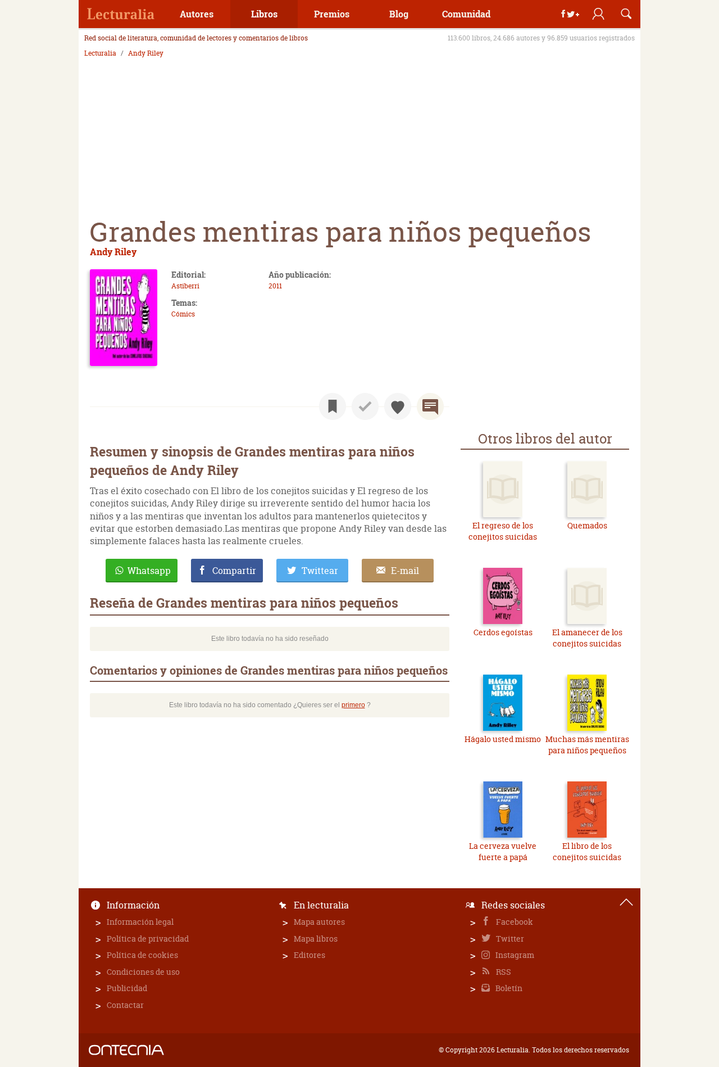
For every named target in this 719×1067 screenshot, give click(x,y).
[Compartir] (570, 14)
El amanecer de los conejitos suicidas (587, 638)
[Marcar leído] (365, 406)
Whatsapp (149, 570)
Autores (196, 14)
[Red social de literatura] (121, 14)
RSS (502, 971)
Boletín (508, 988)
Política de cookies (142, 955)
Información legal (140, 921)
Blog (398, 14)
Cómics (183, 314)
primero (353, 705)
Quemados (587, 525)
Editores (309, 955)
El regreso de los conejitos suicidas (502, 531)
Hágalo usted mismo (503, 739)
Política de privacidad (148, 938)
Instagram (514, 955)
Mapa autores (319, 921)
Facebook (513, 921)
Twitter (509, 938)
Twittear (320, 570)
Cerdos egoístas (503, 632)
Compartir (234, 570)
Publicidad (127, 988)
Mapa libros (316, 938)
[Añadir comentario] (430, 406)
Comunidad (466, 14)
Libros (264, 14)
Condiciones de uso (143, 971)
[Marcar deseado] (397, 406)
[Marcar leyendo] (332, 406)
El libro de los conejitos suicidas (587, 851)
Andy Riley (145, 53)
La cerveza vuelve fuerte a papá (502, 851)
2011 (275, 286)
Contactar (125, 1005)
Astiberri (185, 286)
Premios (331, 14)
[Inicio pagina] (626, 902)
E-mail (405, 570)
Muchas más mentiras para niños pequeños (587, 745)
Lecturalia (100, 53)
